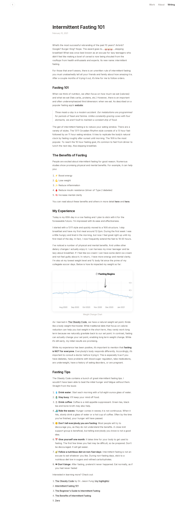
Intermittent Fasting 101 (67, 486)
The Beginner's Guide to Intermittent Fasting (77, 490)
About (161, 4)
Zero (57, 500)
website (79, 105)
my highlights (102, 481)
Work (152, 4)
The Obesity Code (77, 322)
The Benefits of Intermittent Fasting (73, 495)
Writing (171, 4)
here (117, 201)
